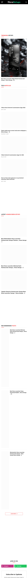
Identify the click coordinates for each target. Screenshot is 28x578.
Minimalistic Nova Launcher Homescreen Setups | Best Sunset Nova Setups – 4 (17, 454)
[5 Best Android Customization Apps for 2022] (14, 144)
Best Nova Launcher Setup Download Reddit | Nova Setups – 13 (18, 392)
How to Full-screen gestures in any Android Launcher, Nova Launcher (12, 178)
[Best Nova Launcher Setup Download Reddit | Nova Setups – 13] (5, 419)
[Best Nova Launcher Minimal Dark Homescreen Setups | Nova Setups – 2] (14, 254)
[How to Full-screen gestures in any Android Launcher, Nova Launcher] (14, 167)
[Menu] (2, 2)
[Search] (26, 2)
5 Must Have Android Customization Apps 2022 (13, 107)
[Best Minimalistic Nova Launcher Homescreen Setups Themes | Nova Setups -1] (14, 227)
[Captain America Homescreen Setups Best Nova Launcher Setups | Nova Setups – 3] (14, 280)
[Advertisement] (14, 20)
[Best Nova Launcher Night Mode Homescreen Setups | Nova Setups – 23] (14, 58)
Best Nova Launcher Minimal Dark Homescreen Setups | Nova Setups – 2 (12, 266)
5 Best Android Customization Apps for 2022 (12, 155)
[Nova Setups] (14, 2)
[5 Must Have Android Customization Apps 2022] (14, 97)
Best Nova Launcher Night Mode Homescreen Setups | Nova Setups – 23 (13, 79)
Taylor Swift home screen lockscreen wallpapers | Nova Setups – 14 (14, 131)
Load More (13, 513)
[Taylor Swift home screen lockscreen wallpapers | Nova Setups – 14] (14, 120)
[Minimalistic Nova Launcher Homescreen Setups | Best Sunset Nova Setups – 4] (5, 480)
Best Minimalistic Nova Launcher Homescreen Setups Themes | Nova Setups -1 (14, 240)
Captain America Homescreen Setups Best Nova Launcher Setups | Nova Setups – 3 (13, 292)
